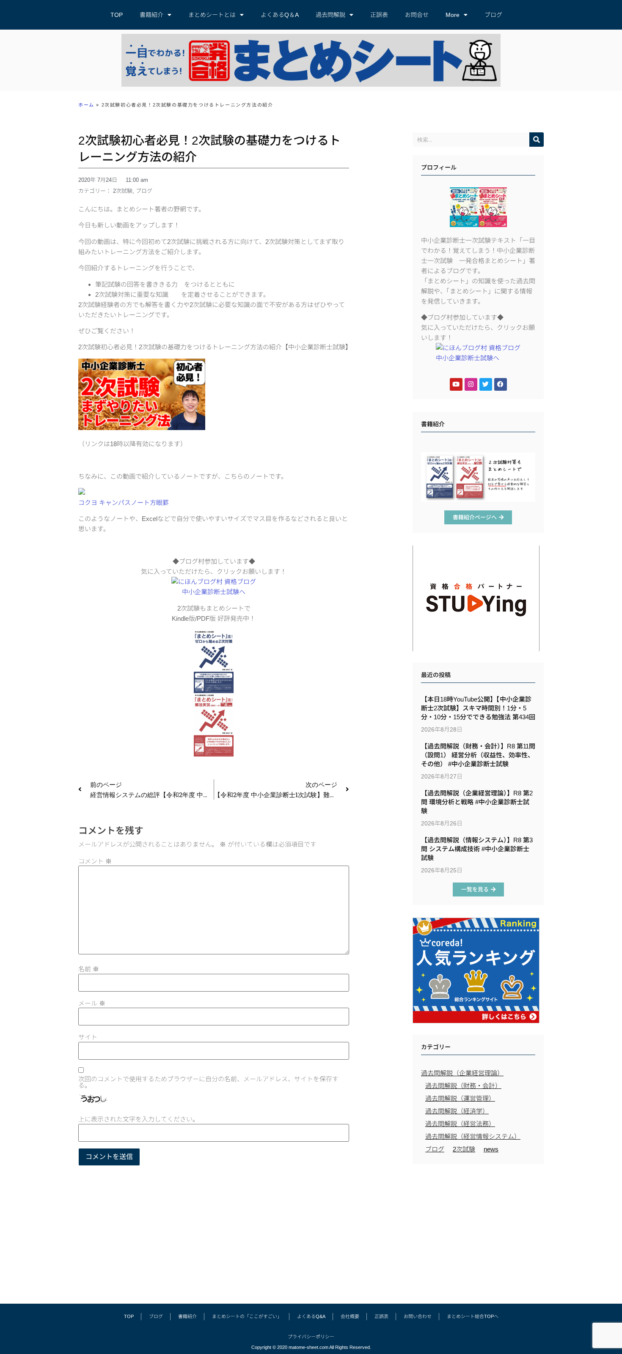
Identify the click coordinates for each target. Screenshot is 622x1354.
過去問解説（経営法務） (460, 1123)
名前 (88, 969)
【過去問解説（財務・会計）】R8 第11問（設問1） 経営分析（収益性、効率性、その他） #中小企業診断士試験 (478, 755)
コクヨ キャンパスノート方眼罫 (123, 502)
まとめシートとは (212, 14)
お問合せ (417, 14)
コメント (95, 861)
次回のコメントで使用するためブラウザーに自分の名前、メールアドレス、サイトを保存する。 (208, 1082)
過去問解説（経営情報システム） (472, 1136)
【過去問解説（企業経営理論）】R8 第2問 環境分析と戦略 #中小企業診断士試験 (477, 801)
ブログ (493, 14)
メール (91, 1003)
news (491, 1149)
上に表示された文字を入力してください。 (138, 1119)
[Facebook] (500, 384)
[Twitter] (485, 384)
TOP (116, 14)
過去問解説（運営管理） (460, 1098)
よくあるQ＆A (280, 14)
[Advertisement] (478, 1230)
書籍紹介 (151, 14)
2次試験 (122, 191)
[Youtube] (456, 384)
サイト (87, 1037)
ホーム (86, 104)
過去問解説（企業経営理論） (462, 1073)
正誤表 (379, 14)
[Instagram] (471, 384)
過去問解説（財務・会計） (463, 1085)
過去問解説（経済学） (457, 1111)
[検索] (536, 139)
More (453, 14)
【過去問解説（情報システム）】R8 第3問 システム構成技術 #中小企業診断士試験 (477, 848)
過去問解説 (330, 14)
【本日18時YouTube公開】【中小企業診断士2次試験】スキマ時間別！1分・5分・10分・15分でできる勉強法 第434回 (478, 708)
